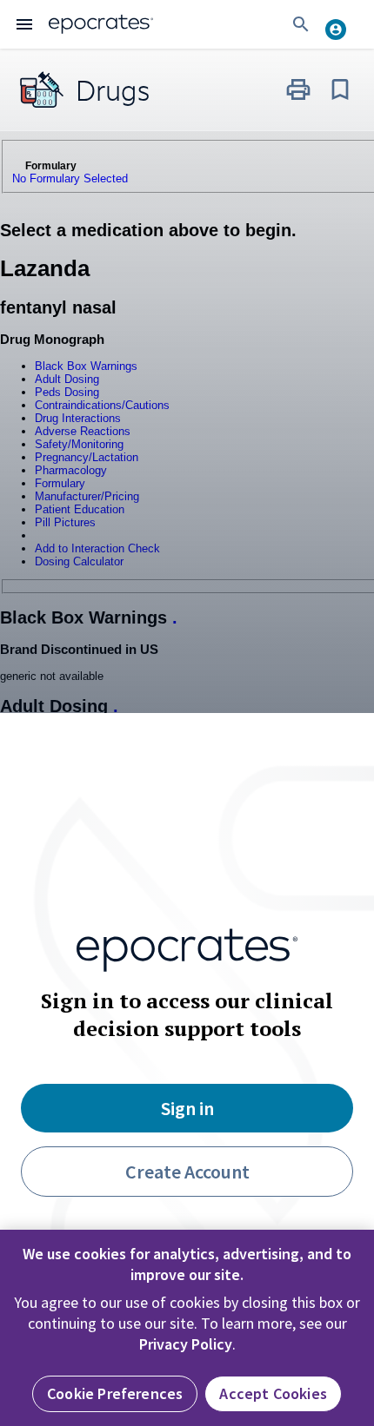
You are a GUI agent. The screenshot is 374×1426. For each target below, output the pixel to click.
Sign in (187, 1108)
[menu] (24, 24)
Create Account (187, 1171)
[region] (187, 1328)
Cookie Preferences (115, 1393)
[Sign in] (342, 24)
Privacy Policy (185, 1344)
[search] (301, 24)
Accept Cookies (273, 1393)
